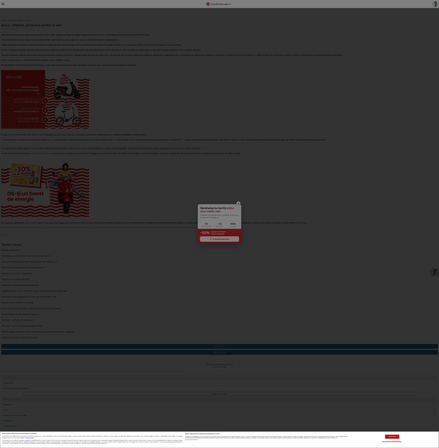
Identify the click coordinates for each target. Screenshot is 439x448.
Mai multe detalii (29, 437)
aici (100, 442)
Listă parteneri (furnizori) (191, 439)
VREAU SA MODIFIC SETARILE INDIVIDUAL (391, 441)
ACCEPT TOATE (392, 436)
